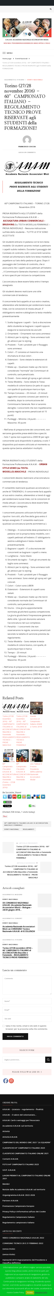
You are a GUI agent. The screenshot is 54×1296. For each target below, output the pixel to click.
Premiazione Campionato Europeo (18, 1206)
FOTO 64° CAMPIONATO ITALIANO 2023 (21, 1164)
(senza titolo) (9, 1249)
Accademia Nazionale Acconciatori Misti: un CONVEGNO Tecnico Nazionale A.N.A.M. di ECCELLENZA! (19, 928)
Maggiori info (41, 1292)
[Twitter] (5, 797)
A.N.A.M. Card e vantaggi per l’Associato (21, 1120)
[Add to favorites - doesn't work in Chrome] (24, 797)
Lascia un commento (27, 152)
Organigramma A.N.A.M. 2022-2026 (19, 1195)
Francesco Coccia (27, 147)
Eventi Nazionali (35, 80)
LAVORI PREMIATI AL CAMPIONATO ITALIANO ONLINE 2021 (26, 1177)
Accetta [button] (30, 1292)
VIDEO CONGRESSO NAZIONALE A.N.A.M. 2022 (23, 1237)
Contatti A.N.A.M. (10, 1159)
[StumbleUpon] (29, 797)
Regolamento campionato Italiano (18, 1222)
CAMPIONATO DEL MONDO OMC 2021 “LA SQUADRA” (27, 1142)
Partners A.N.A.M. (10, 1200)
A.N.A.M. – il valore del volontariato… (19, 1115)
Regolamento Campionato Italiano (19, 1217)
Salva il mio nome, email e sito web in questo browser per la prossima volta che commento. (27, 1027)
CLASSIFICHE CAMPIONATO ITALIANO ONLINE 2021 (26, 1153)
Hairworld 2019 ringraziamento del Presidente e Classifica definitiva (25, 1261)
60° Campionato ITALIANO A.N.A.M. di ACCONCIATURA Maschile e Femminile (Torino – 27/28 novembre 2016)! (9, 776)
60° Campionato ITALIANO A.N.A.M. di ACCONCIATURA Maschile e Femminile (22, 772)
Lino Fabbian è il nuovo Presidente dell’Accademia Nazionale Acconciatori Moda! (36, 772)
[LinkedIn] (43, 797)
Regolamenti (28, 829)
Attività (6, 1131)
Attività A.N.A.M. (10, 1137)
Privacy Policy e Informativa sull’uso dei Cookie (24, 1211)
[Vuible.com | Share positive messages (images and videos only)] (19, 796)
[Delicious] (34, 797)
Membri (6, 1184)
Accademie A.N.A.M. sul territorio (18, 1125)
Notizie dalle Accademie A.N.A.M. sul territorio (24, 1189)
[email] (14, 797)
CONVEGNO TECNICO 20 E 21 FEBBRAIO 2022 (23, 1243)
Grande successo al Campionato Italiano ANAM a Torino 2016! (36, 721)
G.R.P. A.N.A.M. (9, 1170)
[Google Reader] (38, 797)
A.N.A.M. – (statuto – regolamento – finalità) (23, 1109)
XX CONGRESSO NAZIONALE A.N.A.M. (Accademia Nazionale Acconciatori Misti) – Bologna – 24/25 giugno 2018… (17, 906)
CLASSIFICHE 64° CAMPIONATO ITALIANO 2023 (24, 1148)
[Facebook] (10, 797)
